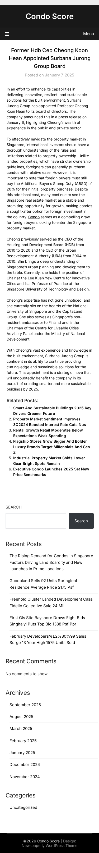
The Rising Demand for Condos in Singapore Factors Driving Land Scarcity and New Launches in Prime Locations (51, 562)
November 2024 (25, 776)
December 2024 (25, 764)
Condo (34, 217)
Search (14, 507)
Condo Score (50, 16)
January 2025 (22, 752)
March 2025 (21, 728)
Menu (88, 33)
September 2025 (25, 704)
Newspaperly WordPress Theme (49, 845)
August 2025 (21, 716)
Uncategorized (23, 807)
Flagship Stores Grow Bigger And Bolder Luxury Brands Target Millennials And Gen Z (51, 447)
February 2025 (23, 740)
